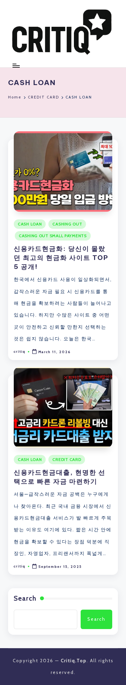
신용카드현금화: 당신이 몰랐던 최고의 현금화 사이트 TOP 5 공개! (61, 258)
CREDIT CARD (66, 459)
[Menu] (15, 65)
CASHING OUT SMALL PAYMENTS (53, 235)
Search (25, 598)
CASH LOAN (30, 223)
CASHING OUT (67, 223)
